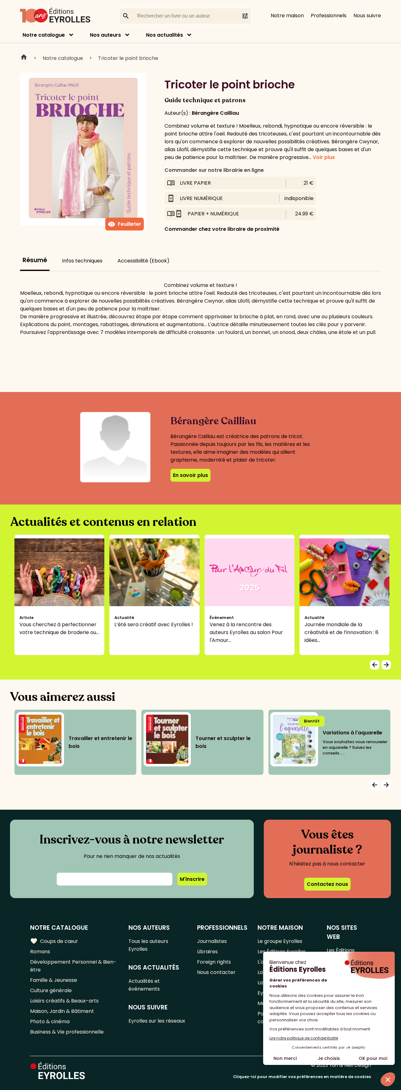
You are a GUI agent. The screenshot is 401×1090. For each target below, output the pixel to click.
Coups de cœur (54, 941)
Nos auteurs (105, 35)
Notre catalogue (44, 35)
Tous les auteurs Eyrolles (148, 945)
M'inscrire (192, 879)
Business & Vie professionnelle (67, 1031)
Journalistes (212, 941)
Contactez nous (327, 884)
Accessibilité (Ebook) (143, 260)
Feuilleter (124, 224)
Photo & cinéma (50, 1021)
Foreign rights (214, 962)
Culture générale (51, 990)
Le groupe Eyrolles (280, 941)
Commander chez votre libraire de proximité (221, 229)
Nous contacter (216, 972)
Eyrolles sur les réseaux (156, 1020)
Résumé (35, 260)
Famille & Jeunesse (53, 980)
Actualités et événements (144, 984)
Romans (40, 951)
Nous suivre (367, 15)
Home (24, 58)
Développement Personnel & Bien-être (73, 965)
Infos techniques (82, 260)
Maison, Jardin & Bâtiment (62, 1011)
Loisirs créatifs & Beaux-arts (64, 1000)
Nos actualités (164, 35)
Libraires (207, 951)
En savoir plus (190, 475)
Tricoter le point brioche (128, 58)
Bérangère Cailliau (215, 113)
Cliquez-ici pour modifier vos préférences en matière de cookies (302, 1076)
